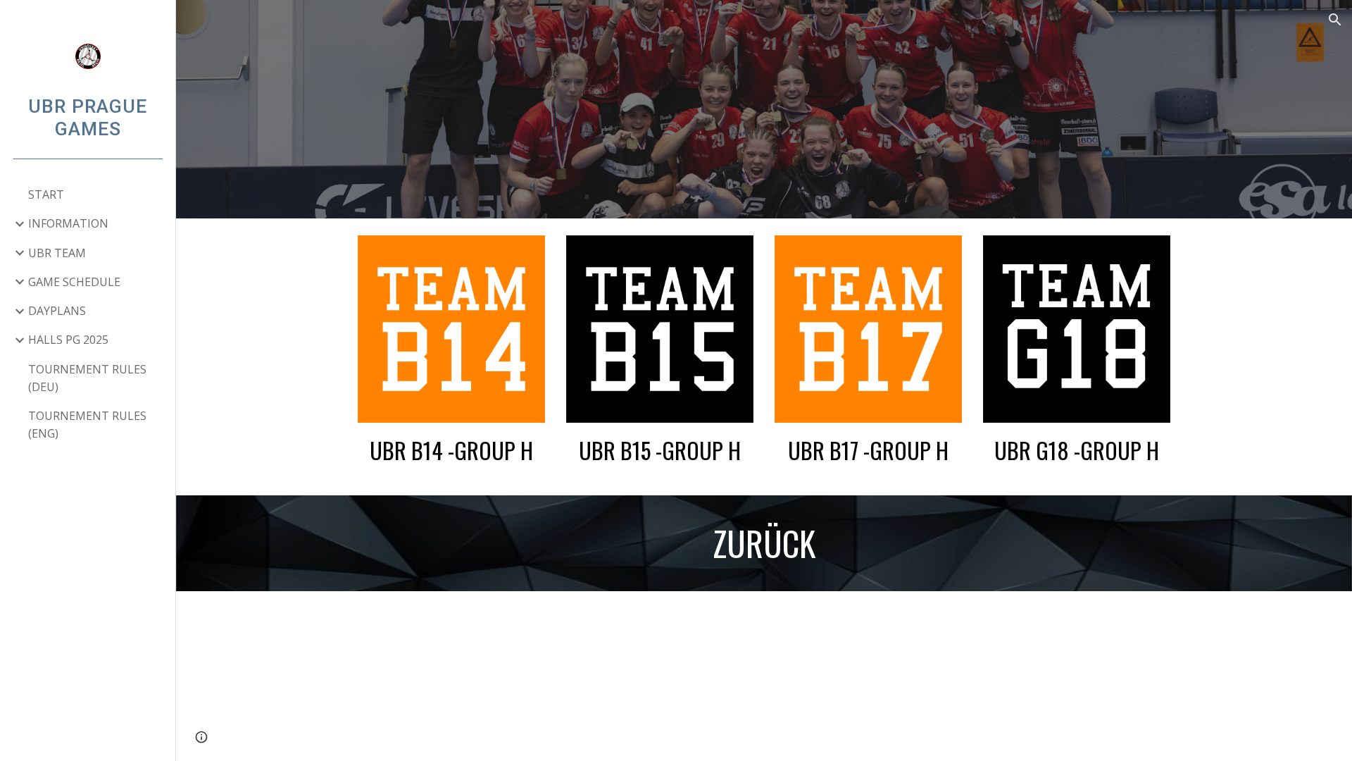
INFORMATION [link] (68, 223)
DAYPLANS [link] (57, 310)
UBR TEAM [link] (57, 253)
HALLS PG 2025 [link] (68, 339)
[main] (451, 450)
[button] (1335, 20)
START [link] (46, 194)
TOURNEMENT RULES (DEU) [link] (87, 378)
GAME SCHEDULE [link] (74, 282)
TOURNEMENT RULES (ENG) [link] (87, 424)
